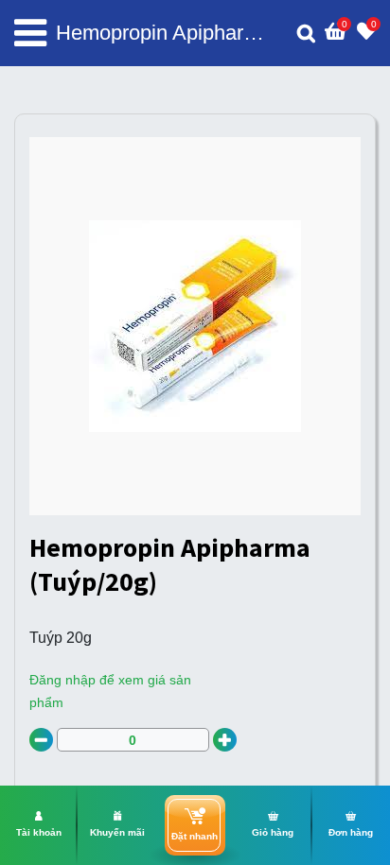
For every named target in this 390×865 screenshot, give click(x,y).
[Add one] (225, 740)
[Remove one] (41, 740)
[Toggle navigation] (30, 33)
